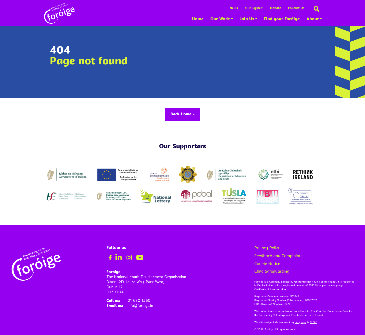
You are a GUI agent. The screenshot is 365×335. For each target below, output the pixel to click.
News (234, 8)
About (312, 19)
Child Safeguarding (271, 272)
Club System (254, 8)
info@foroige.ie (140, 306)
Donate (275, 8)
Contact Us (296, 8)
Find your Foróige (282, 19)
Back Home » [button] (182, 114)
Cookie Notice (267, 264)
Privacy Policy (267, 248)
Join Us (247, 19)
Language (300, 322)
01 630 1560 (139, 301)
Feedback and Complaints (278, 256)
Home (198, 19)
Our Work (220, 19)
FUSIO (313, 322)
